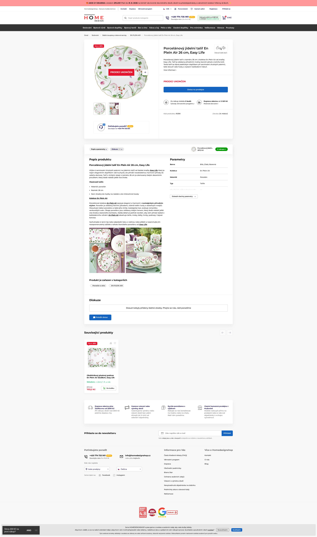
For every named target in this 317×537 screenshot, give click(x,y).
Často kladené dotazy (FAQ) (175, 455)
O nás (207, 460)
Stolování (95, 35)
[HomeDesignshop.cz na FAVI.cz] (152, 512)
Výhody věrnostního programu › (183, 104)
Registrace (213, 9)
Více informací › (170, 70)
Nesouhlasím (223, 530)
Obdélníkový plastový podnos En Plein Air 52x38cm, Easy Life (101, 376)
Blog (206, 464)
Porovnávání (183, 9)
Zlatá (206, 164)
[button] (145, 72)
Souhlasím (237, 530)
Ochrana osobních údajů (174, 477)
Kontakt (124, 9)
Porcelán (203, 177)
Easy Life (143, 224)
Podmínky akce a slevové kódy (176, 489)
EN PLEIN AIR (135, 35)
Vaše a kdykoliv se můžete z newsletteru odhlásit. (185, 438)
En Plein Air (205, 171)
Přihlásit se (226, 9)
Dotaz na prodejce (195, 89)
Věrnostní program (145, 9)
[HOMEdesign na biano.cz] (143, 512)
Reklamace (168, 494)
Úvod (86, 35)
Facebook (106, 475)
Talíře (202, 183)
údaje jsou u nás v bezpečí (171, 438)
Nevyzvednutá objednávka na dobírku (180, 485)
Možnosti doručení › (211, 104)
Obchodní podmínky (172, 468)
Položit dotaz (101, 317)
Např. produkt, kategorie (138, 18)
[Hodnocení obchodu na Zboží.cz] (172, 512)
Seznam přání (199, 9)
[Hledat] (125, 18)
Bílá (201, 164)
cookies (210, 530)
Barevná (212, 164)
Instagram (121, 475)
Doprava (132, 9)
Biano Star (168, 472)
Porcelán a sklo (98, 286)
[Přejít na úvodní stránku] (93, 18)
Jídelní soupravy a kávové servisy (114, 35)
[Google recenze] (162, 512)
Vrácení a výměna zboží (174, 481)
